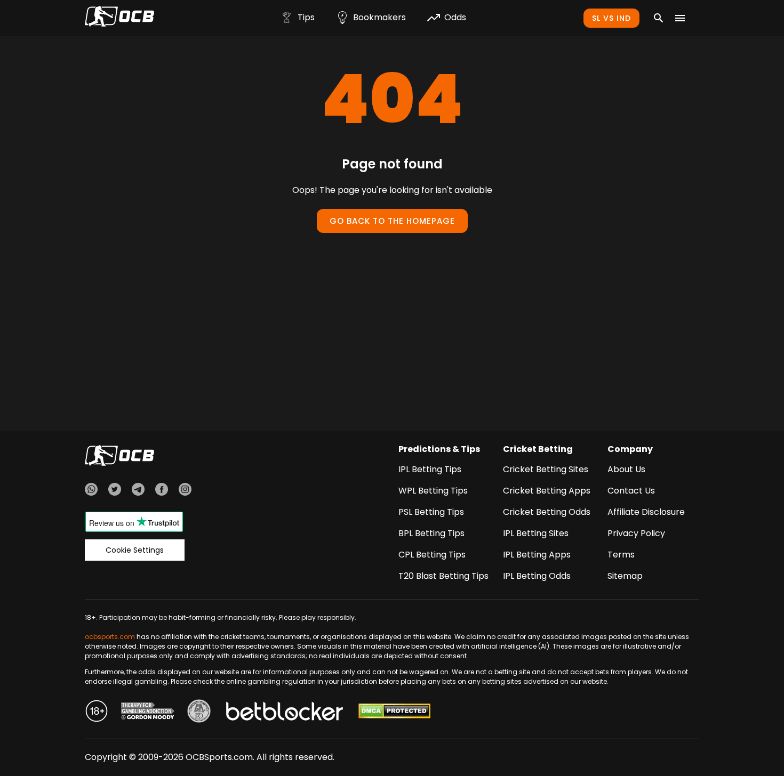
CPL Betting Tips (432, 554)
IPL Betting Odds (537, 576)
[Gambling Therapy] (147, 712)
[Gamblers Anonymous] (199, 712)
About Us (626, 469)
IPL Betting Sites (536, 533)
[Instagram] (185, 491)
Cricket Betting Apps (546, 490)
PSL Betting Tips (431, 512)
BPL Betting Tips (431, 533)
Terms (621, 554)
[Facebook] (161, 491)
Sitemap (625, 576)
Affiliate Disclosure (646, 512)
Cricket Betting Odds (546, 512)
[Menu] (680, 18)
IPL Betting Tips (429, 469)
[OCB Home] (119, 18)
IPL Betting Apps (537, 554)
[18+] (96, 712)
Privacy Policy (636, 533)
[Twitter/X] (114, 491)
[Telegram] (138, 491)
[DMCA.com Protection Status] (394, 713)
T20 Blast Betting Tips (443, 576)
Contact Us (631, 490)
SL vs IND (611, 18)
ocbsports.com (110, 636)
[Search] (658, 18)
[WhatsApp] (91, 491)
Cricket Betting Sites (545, 469)
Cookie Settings (135, 550)
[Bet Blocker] (284, 712)
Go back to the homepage (392, 221)
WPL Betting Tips (433, 490)
